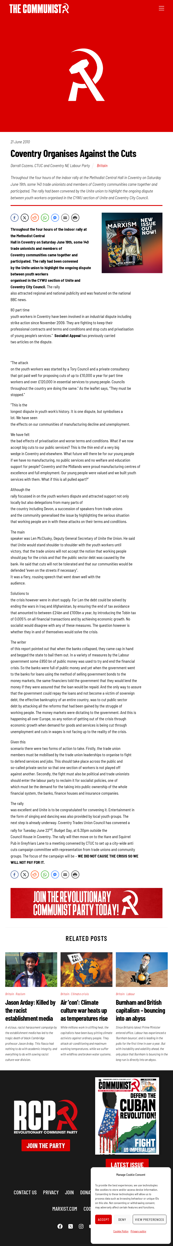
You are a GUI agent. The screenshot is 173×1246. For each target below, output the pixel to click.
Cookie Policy (120, 1231)
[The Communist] (39, 12)
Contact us (25, 1192)
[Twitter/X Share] (25, 218)
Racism (20, 994)
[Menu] (161, 8)
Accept (103, 1219)
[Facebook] (60, 1226)
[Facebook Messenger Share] (55, 218)
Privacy (51, 1192)
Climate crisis (80, 994)
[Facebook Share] (15, 218)
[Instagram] (81, 1226)
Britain (102, 165)
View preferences (149, 1219)
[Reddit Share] (35, 218)
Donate (87, 1192)
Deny (122, 1219)
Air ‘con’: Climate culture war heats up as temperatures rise (84, 1010)
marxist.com (64, 1208)
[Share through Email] (65, 218)
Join (69, 1192)
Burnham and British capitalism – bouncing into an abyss (140, 1010)
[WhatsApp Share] (45, 218)
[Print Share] (75, 218)
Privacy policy (138, 1231)
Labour (130, 994)
